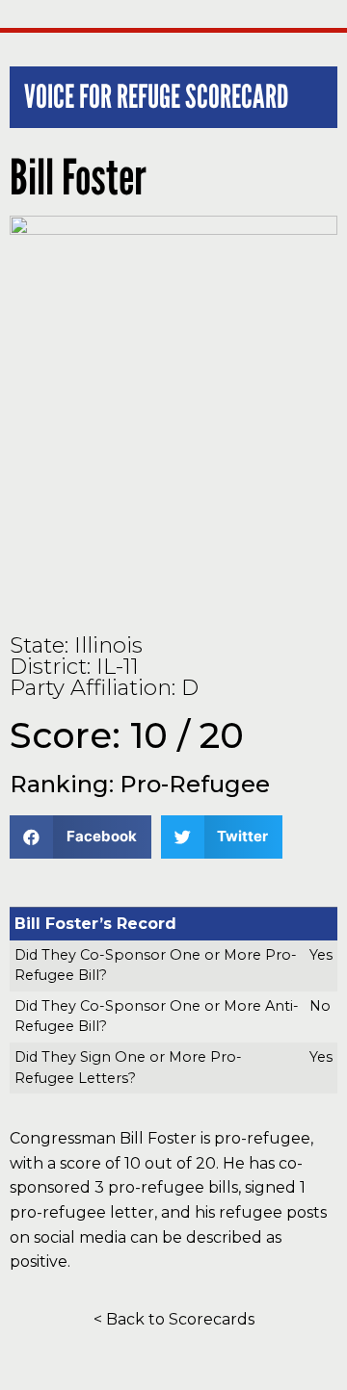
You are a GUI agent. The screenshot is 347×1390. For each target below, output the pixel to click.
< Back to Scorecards (173, 1319)
